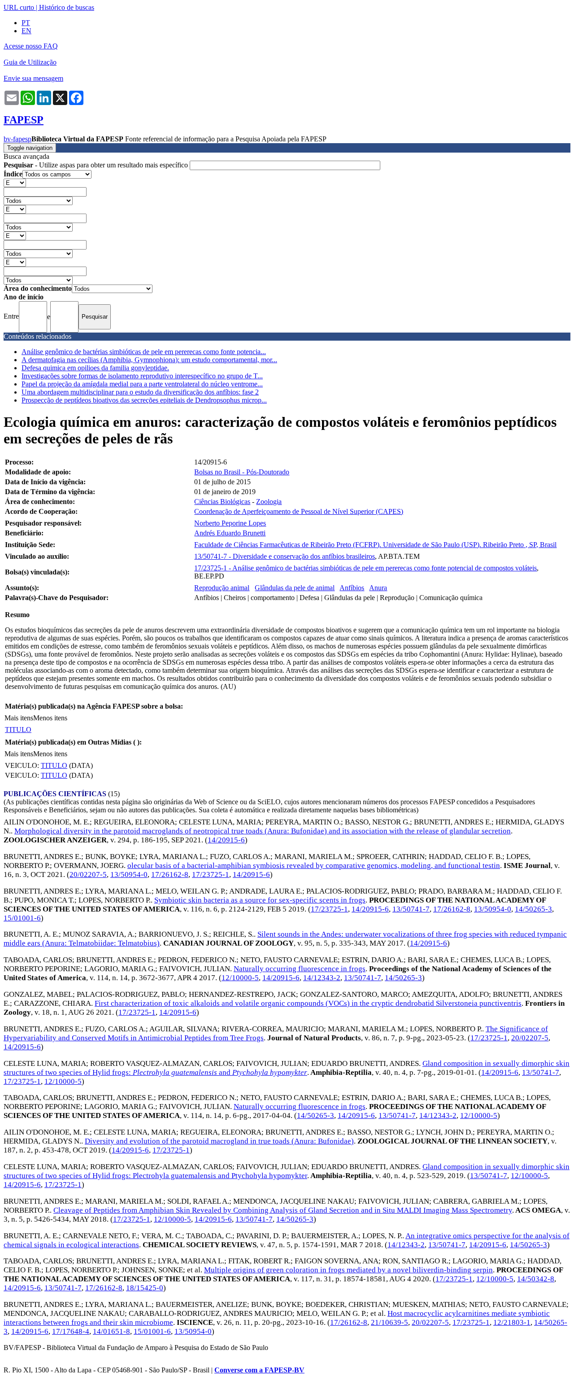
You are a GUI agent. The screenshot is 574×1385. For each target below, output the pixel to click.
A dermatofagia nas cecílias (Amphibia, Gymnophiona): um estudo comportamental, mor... (149, 360)
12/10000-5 (240, 977)
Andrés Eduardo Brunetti (229, 533)
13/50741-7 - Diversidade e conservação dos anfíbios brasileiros (284, 556)
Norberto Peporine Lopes (230, 523)
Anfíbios (351, 588)
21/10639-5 (389, 1322)
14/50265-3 (533, 909)
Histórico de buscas (66, 7)
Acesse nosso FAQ (31, 46)
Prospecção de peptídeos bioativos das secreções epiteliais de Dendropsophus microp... (144, 400)
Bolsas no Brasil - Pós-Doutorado (241, 472)
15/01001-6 (22, 918)
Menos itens (50, 718)
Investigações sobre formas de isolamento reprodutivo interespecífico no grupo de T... (142, 376)
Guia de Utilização (30, 62)
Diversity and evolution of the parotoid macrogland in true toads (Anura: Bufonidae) (219, 1141)
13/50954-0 (129, 874)
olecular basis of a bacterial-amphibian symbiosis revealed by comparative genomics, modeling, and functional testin (313, 865)
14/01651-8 (111, 1331)
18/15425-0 (144, 1288)
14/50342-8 (535, 1279)
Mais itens (18, 718)
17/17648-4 (70, 1331)
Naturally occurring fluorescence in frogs (299, 968)
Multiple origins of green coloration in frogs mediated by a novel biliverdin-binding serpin (348, 1270)
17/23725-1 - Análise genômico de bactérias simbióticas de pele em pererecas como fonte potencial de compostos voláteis (365, 568)
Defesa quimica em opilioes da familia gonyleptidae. (95, 368)
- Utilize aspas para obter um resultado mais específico (97, 165)
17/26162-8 (169, 874)
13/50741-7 (411, 909)
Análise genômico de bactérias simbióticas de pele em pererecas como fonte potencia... (144, 351)
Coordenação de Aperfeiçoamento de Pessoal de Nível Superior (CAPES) (298, 511)
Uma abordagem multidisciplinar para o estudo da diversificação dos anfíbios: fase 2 (140, 392)
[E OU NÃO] (15, 182)
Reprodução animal (221, 588)
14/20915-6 (226, 840)
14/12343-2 (321, 977)
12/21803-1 (512, 1322)
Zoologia (269, 501)
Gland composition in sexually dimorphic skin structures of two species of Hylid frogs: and (287, 1068)
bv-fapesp (17, 139)
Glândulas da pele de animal (295, 588)
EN (26, 31)
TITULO (18, 729)
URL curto (19, 7)
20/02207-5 (88, 874)
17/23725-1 (210, 874)
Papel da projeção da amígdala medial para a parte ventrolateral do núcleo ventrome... (142, 384)
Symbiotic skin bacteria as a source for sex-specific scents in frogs (259, 900)
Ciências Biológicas (222, 501)
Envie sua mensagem (33, 78)
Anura (378, 588)
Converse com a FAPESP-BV (259, 1370)
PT (26, 22)
